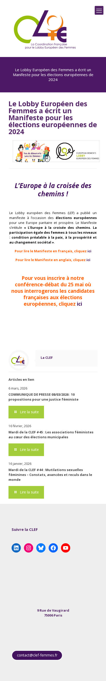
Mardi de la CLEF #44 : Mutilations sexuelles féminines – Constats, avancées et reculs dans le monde (50, 474)
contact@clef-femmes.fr (37, 655)
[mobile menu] (99, 10)
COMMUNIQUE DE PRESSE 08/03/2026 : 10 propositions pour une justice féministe (43, 397)
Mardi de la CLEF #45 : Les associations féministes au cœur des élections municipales (50, 434)
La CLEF (47, 357)
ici (89, 251)
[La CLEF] (45, 29)
